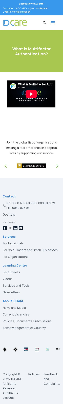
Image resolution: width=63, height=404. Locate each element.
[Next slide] (56, 166)
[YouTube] (21, 228)
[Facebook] (5, 228)
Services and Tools (16, 285)
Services (9, 237)
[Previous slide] (7, 166)
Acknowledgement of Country (24, 328)
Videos (7, 279)
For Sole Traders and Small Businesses (30, 250)
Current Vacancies (16, 314)
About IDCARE (13, 301)
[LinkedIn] (15, 228)
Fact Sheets (11, 272)
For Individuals (13, 243)
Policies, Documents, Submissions (27, 321)
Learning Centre (15, 265)
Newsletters (11, 292)
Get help (9, 214)
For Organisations (15, 257)
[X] (10, 228)
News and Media (14, 308)
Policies (34, 374)
